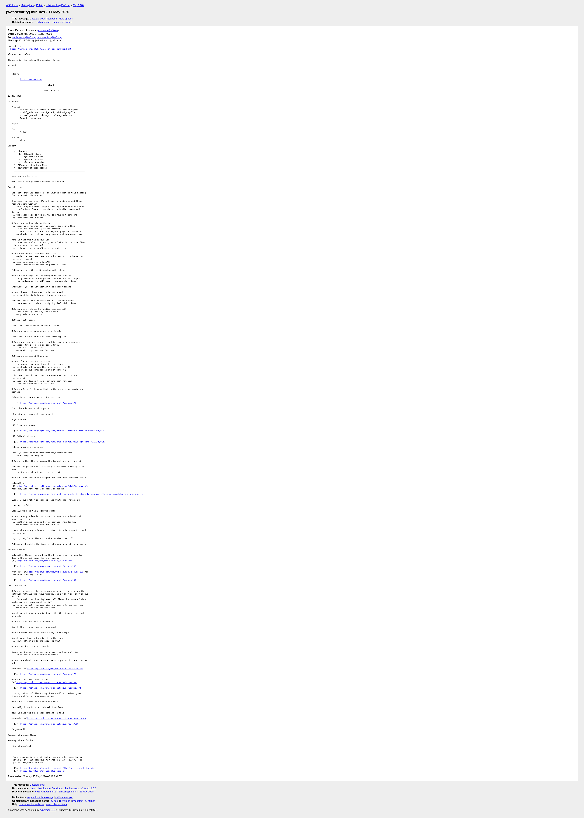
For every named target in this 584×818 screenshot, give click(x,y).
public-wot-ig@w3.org (24, 37)
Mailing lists (27, 5)
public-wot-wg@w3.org (58, 5)
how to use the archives (31, 804)
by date (55, 801)
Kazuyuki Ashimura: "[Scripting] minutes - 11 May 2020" (64, 791)
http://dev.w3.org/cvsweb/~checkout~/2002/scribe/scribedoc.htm (57, 768)
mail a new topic (64, 797)
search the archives (56, 804)
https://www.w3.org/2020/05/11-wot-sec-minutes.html (40, 49)
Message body (37, 18)
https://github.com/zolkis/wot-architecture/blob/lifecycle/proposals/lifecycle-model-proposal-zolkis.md (82, 494)
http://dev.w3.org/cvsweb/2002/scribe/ (42, 771)
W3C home (12, 5)
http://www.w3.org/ (31, 79)
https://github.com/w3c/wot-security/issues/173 (48, 403)
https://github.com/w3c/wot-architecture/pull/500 (56, 718)
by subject (77, 801)
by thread (65, 801)
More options (66, 18)
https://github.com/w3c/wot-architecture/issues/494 (46, 682)
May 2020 (78, 5)
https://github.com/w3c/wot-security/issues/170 (55, 668)
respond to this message (40, 797)
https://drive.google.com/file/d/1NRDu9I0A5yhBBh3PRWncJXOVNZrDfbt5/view (62, 431)
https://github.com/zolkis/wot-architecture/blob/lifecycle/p (52, 486)
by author (90, 801)
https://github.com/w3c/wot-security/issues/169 (44, 561)
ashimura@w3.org (48, 30)
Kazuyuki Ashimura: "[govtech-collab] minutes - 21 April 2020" (63, 788)
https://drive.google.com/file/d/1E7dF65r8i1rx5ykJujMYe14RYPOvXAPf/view (62, 442)
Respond (52, 18)
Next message (42, 22)
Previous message (62, 22)
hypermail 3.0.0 (48, 810)
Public (39, 5)
